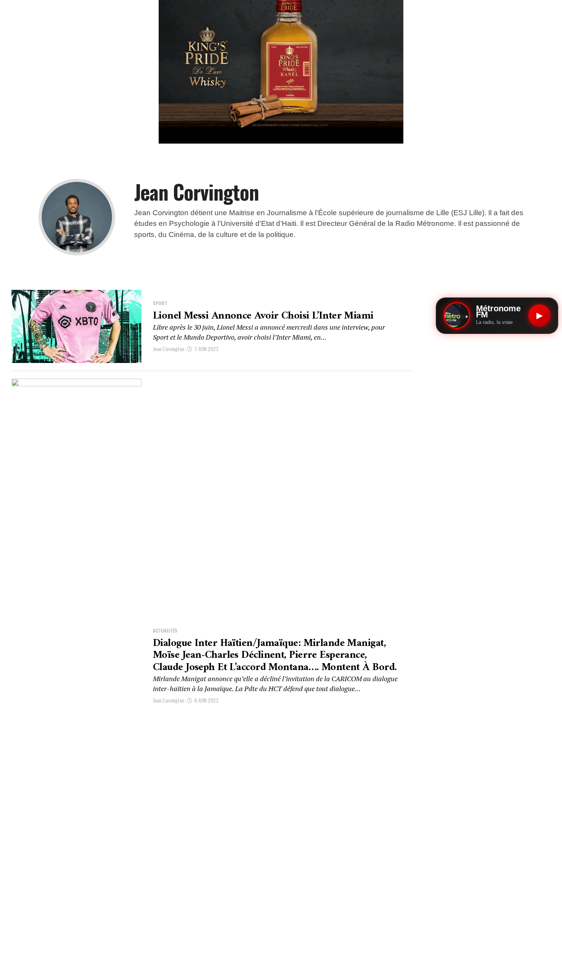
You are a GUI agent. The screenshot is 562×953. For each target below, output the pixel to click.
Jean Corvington (168, 349)
